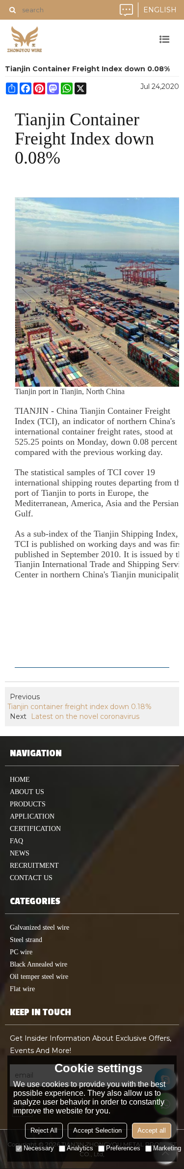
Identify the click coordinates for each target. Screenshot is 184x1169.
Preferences (123, 1148)
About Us (27, 792)
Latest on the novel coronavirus (85, 716)
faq (16, 841)
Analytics (80, 1148)
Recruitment (34, 865)
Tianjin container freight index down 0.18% (79, 706)
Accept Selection (97, 1130)
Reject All (43, 1130)
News (19, 853)
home (20, 779)
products (28, 804)
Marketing (167, 1148)
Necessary (39, 1148)
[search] (12, 9)
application (32, 816)
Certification (35, 828)
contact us (31, 878)
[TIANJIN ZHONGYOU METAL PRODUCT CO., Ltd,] (24, 39)
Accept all (151, 1130)
